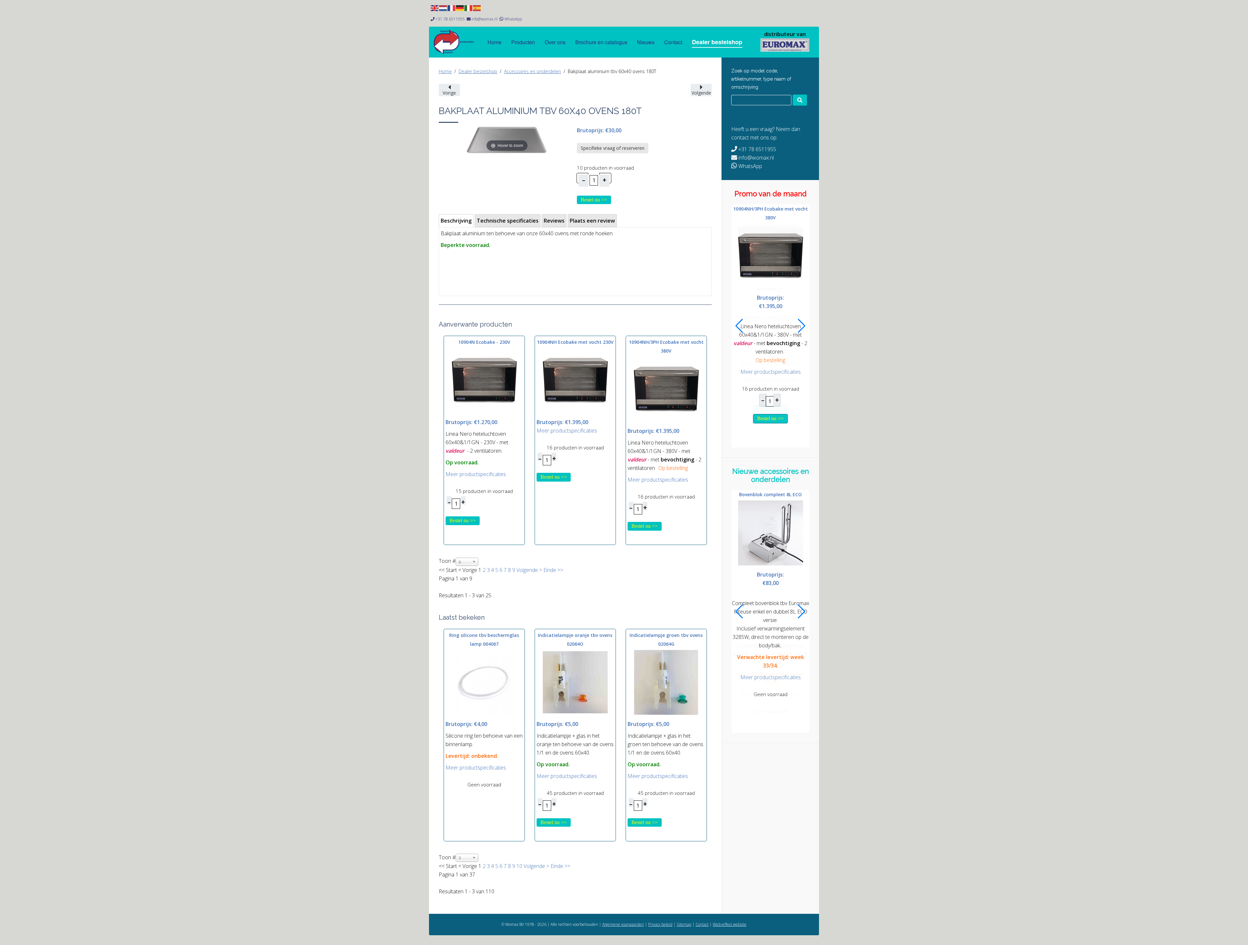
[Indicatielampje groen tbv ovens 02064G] (666, 681)
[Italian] (468, 7)
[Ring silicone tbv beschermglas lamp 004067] (484, 681)
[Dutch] (443, 7)
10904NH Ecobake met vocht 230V (575, 342)
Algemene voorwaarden (623, 924)
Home (494, 42)
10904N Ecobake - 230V (484, 342)
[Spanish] (477, 7)
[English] (435, 7)
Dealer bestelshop (717, 42)
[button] (739, 326)
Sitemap (684, 924)
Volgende (527, 570)
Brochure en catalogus (601, 42)
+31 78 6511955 (450, 19)
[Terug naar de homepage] (784, 45)
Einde (549, 570)
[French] (452, 7)
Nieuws (646, 42)
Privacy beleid (660, 924)
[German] (460, 7)
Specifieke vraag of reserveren (612, 148)
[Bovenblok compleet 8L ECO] (770, 532)
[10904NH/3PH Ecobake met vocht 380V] (666, 389)
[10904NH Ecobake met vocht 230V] (575, 380)
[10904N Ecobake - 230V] (484, 380)
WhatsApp (513, 19)
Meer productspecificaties (476, 474)
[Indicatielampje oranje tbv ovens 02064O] (575, 681)
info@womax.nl (485, 19)
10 (519, 866)
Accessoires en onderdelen (532, 71)
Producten (523, 42)
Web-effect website (730, 924)
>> (559, 570)
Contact (673, 42)
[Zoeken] (800, 100)
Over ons (555, 42)
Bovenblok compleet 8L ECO (770, 494)
